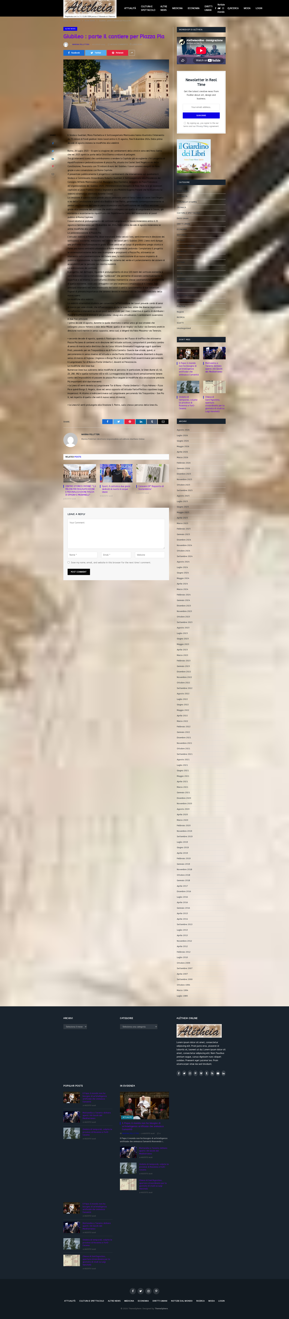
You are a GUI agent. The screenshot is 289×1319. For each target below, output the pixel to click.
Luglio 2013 (182, 930)
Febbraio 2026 (184, 463)
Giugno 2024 (183, 573)
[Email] (53, 174)
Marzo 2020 (182, 820)
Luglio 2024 (182, 567)
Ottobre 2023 (183, 617)
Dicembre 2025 (184, 474)
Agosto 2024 (183, 562)
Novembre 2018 (184, 869)
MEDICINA (177, 8)
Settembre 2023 (185, 622)
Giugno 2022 (183, 704)
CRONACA (181, 207)
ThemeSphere (161, 1308)
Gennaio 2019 (183, 864)
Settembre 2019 (185, 836)
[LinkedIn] (53, 159)
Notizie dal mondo (221, 8)
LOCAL (180, 273)
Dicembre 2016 (184, 891)
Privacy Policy (202, 126)
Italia (179, 257)
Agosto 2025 (183, 496)
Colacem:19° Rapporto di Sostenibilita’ (151, 487)
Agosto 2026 (183, 430)
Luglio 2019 (182, 842)
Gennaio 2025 (183, 534)
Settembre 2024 (185, 556)
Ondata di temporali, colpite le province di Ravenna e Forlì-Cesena (188, 403)
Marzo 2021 (182, 787)
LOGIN (259, 8)
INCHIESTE (181, 251)
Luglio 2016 (182, 897)
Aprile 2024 (182, 584)
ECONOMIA (193, 8)
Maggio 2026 (183, 446)
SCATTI (180, 323)
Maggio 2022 (183, 710)
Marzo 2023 (182, 655)
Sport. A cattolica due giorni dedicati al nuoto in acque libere (116, 489)
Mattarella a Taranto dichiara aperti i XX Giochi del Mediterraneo (213, 367)
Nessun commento (119, 44)
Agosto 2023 (183, 628)
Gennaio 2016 (183, 908)
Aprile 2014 (182, 919)
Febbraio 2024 (184, 595)
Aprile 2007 (182, 974)
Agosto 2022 (183, 693)
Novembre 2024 (184, 545)
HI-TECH (181, 240)
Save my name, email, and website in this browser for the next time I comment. (111, 562)
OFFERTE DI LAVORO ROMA (189, 301)
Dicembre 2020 (184, 798)
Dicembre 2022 (184, 671)
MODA (247, 8)
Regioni (180, 312)
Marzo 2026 (182, 457)
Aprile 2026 (182, 452)
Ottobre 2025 (183, 485)
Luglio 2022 (182, 699)
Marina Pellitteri (80, 44)
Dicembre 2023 (184, 606)
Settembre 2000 (185, 979)
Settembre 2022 (185, 688)
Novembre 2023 (184, 611)
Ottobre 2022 (183, 682)
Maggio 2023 (183, 644)
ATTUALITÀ (130, 8)
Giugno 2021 (183, 770)
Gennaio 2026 (183, 468)
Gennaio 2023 (183, 666)
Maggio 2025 (183, 512)
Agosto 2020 (183, 809)
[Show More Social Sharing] (132, 53)
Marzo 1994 (182, 990)
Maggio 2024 (183, 578)
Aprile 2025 (182, 518)
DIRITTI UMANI (208, 8)
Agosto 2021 (183, 759)
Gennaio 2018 (183, 880)
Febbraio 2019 (184, 858)
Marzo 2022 (182, 721)
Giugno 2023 (183, 639)
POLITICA (181, 306)
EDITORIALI (182, 235)
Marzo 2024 (182, 589)
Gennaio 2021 (183, 792)
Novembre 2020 (184, 803)
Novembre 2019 (184, 831)
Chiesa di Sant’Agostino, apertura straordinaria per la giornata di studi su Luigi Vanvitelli (214, 404)
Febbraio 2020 (184, 825)
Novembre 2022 (184, 677)
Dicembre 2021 (184, 737)
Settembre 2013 (185, 924)
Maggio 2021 (183, 776)
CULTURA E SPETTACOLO (148, 8)
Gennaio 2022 (183, 732)
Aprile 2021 (182, 781)
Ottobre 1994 (183, 985)
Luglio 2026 (182, 435)
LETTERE (181, 262)
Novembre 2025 (184, 479)
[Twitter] (53, 151)
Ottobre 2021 (183, 748)
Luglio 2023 (182, 633)
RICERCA (234, 8)
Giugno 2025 (183, 507)
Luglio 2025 (182, 501)
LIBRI (179, 268)
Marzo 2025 (182, 523)
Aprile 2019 (182, 853)
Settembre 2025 (185, 490)
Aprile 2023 (182, 650)
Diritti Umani (182, 218)
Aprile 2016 (182, 902)
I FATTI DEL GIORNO (186, 246)
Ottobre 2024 (183, 551)
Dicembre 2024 (184, 540)
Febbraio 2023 (184, 661)
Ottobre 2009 (183, 963)
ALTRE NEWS (163, 8)
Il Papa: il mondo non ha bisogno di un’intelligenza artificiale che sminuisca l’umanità (189, 369)
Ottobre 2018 (183, 875)
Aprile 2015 (182, 913)
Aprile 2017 (182, 886)
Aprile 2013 (182, 935)
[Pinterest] (53, 166)
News (179, 290)
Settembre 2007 (185, 968)
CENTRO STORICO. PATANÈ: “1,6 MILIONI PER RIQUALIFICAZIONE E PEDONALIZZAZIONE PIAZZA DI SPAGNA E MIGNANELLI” (80, 490)
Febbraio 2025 (184, 529)
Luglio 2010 (182, 957)
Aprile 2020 (182, 814)
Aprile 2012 (182, 946)
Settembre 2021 (185, 754)
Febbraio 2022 (184, 726)
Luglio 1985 (182, 996)
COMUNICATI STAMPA (187, 202)
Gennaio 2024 (183, 600)
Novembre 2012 (184, 941)
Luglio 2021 (182, 765)
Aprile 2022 (182, 715)
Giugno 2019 (183, 847)
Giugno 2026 (183, 441)
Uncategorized (184, 328)
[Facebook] (53, 143)
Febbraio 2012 (184, 952)
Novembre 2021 (184, 743)
